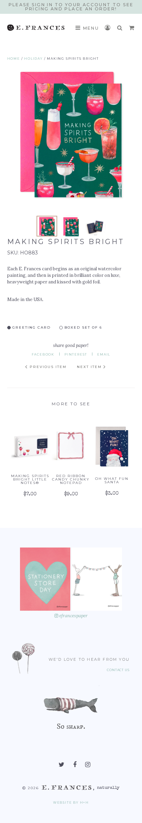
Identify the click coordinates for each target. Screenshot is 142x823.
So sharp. (71, 726)
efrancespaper (73, 615)
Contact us (118, 670)
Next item (90, 367)
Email (103, 354)
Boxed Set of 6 (82, 327)
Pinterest (75, 354)
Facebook (43, 354)
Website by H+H (71, 802)
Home (13, 58)
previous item (47, 367)
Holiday (33, 58)
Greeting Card (31, 327)
